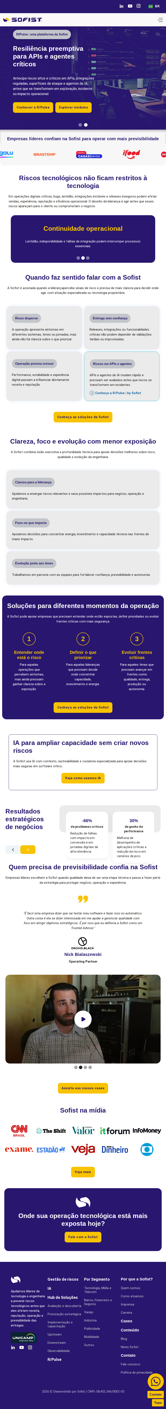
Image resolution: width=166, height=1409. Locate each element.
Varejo (88, 1312)
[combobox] (154, 6)
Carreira (126, 1313)
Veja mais (83, 1172)
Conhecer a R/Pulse (33, 107)
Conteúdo (130, 1330)
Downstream (57, 1343)
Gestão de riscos (63, 1279)
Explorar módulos (73, 107)
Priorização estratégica (64, 1314)
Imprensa (127, 1304)
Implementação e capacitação (60, 1324)
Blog (124, 1339)
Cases (126, 1321)
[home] (22, 20)
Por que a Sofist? (137, 1279)
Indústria (90, 1320)
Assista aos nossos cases (83, 1088)
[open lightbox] (83, 1019)
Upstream (55, 1334)
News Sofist (130, 1347)
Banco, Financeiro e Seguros (98, 1302)
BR (157, 6)
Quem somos (130, 1288)
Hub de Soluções (63, 1297)
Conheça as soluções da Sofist (83, 417)
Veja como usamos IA (83, 778)
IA (49, 1288)
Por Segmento (97, 1279)
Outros (89, 1345)
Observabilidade (59, 1351)
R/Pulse (54, 1359)
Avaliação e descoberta (64, 1306)
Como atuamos (132, 1296)
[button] (160, 20)
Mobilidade (91, 1337)
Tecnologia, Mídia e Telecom (97, 1290)
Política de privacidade (137, 1372)
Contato (128, 1355)
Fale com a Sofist (83, 1237)
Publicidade (92, 1329)
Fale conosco (130, 1364)
